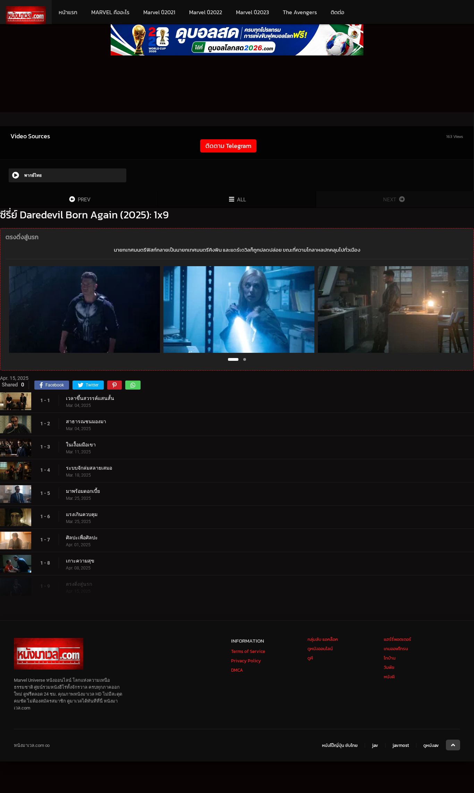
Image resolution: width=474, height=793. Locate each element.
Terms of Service (248, 651)
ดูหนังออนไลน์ (320, 648)
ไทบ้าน (390, 658)
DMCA (237, 670)
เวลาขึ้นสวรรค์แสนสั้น (90, 398)
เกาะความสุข (80, 561)
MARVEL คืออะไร (110, 12)
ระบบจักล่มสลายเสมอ (89, 468)
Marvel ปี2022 (205, 12)
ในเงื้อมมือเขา (81, 444)
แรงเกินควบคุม (82, 514)
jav (375, 745)
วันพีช (389, 667)
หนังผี (389, 676)
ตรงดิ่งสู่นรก (79, 584)
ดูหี (310, 658)
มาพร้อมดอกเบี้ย (83, 491)
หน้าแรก (68, 12)
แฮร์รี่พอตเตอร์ (397, 639)
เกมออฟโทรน (396, 648)
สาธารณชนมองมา (86, 421)
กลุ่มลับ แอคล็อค (322, 639)
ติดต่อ (337, 12)
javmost (400, 745)
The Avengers (300, 12)
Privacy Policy (246, 660)
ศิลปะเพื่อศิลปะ (82, 537)
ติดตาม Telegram (228, 145)
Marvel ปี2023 (252, 12)
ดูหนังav (431, 745)
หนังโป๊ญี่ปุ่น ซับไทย (340, 745)
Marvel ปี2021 (159, 12)
